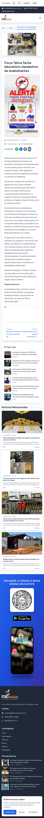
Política (4, 747)
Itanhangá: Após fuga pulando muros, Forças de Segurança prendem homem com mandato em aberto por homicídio (25, 380)
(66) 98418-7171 (10, 721)
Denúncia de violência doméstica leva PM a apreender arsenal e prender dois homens (21, 520)
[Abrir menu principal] (40, 18)
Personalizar (33, 812)
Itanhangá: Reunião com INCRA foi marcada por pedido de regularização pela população (24, 354)
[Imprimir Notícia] (29, 149)
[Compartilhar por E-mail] (25, 149)
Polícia (11, 28)
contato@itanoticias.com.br (15, 713)
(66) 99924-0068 (32, 8)
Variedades (6, 750)
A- (19, 3)
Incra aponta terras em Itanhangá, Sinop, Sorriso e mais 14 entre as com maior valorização (25, 388)
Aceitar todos (10, 812)
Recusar (22, 812)
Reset (35, 3)
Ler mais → (37, 447)
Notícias (5, 740)
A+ (14, 3)
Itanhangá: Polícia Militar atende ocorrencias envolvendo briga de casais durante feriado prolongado (25, 397)
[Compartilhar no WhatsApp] (16, 149)
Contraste (27, 3)
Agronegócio (7, 736)
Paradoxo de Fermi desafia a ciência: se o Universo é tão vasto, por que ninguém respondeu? (26, 363)
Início (3, 28)
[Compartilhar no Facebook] (21, 149)
